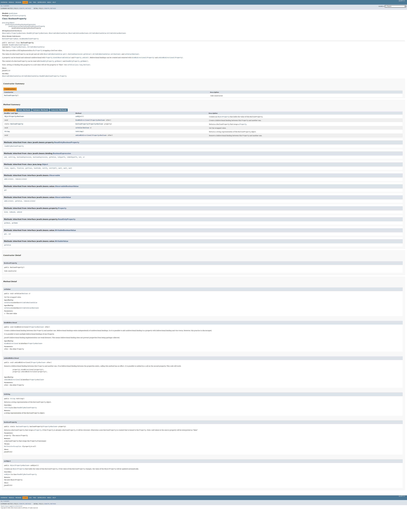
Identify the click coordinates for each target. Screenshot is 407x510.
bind (6, 212)
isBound (12, 212)
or (84, 157)
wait (60, 168)
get (5, 190)
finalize (20, 168)
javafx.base (13, 13)
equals (12, 168)
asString (11, 157)
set (9, 234)
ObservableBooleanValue (58, 33)
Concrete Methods (58, 110)
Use (30, 2)
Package (18, 2)
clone (6, 168)
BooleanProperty (10, 95)
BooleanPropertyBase (10, 39)
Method (28, 8)
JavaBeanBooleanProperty (29, 39)
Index (49, 2)
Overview (4, 2)
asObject (78, 116)
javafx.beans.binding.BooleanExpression (20, 24)
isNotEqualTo (72, 157)
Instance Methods (40, 110)
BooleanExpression (62, 153)
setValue (78, 128)
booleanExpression (24, 157)
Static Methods (24, 110)
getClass (28, 168)
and (5, 157)
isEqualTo (61, 157)
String (7, 131)
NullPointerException (12, 446)
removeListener (21, 179)
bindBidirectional (82, 120)
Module (11, 2)
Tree (34, 2)
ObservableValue (74, 33)
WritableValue (112, 33)
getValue (52, 157)
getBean (7, 223)
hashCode (37, 168)
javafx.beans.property (17, 15)
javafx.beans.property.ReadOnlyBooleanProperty (26, 26)
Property (14, 33)
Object (45, 164)
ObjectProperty (10, 116)
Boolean (22, 33)
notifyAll (53, 168)
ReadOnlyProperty (33, 33)
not (80, 157)
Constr (21, 8)
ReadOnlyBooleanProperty (18, 45)
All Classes (5, 6)
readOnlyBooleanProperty (14, 146)
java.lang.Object (8, 23)
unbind (19, 212)
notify (44, 168)
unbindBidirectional (83, 135)
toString (78, 131)
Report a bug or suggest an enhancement (11, 506)
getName (15, 223)
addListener (8, 179)
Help (54, 2)
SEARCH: (381, 6)
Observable (6, 33)
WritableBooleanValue (97, 33)
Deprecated (42, 2)
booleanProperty (81, 124)
